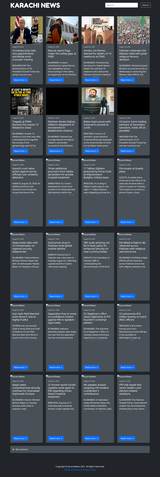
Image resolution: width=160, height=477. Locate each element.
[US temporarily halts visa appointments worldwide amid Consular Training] (26, 30)
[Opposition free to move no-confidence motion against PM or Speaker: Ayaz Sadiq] (62, 305)
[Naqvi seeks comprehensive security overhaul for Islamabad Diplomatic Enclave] (26, 376)
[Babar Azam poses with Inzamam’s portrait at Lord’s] (98, 101)
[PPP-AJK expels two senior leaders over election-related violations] (133, 376)
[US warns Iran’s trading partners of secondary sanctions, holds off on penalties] (133, 101)
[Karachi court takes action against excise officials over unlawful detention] (26, 160)
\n (62, 75)
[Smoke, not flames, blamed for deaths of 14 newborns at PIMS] (98, 30)
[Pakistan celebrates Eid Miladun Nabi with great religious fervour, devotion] (133, 30)
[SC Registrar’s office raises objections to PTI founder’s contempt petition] (98, 305)
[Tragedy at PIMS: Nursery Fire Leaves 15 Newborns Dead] (26, 101)
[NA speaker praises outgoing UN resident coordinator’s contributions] (98, 376)
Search (145, 5)
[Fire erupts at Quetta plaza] (133, 160)
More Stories (21, 449)
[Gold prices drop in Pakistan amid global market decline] (62, 234)
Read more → (20, 80)
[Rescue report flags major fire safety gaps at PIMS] (62, 30)
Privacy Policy (89, 469)
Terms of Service (72, 469)
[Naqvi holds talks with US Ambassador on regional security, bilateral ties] (26, 234)
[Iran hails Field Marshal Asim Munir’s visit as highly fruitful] (26, 305)
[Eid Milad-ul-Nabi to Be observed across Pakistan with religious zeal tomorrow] (133, 234)
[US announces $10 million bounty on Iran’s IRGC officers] (133, 305)
